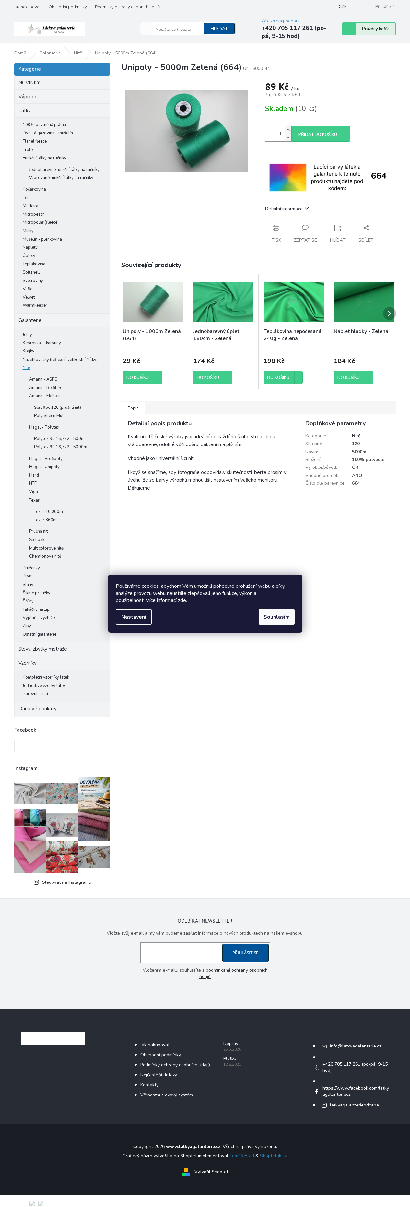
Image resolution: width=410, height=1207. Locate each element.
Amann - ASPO (43, 379)
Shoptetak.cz (273, 1156)
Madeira (30, 206)
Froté (28, 150)
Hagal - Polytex (44, 427)
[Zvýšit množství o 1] (288, 130)
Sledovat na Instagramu (66, 882)
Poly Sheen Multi (50, 416)
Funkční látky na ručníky (44, 158)
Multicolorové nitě (46, 548)
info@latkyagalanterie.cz (355, 1046)
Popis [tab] (133, 408)
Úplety (29, 256)
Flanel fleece (35, 141)
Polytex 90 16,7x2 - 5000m (60, 447)
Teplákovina (34, 264)
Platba (230, 1058)
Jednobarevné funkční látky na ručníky (64, 169)
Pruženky (31, 568)
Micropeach (34, 214)
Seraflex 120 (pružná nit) (57, 407)
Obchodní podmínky (68, 7)
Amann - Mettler (44, 396)
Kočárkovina (34, 189)
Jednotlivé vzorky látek (44, 686)
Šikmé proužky (36, 593)
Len (26, 198)
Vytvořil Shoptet (211, 1172)
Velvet (29, 297)
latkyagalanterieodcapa (354, 1105)
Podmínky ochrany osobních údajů (127, 7)
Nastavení (133, 617)
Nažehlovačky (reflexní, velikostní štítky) (60, 359)
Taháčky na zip (36, 609)
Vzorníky (27, 663)
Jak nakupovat (27, 7)
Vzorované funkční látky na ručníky (61, 178)
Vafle (27, 289)
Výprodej (28, 96)
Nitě (26, 368)
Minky (28, 231)
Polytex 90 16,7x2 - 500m (59, 439)
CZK (343, 7)
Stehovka (38, 540)
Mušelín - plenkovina (42, 239)
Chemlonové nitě (45, 556)
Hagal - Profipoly (46, 459)
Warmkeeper (35, 305)
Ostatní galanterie (39, 634)
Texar (34, 500)
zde (182, 600)
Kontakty (149, 1085)
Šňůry (28, 601)
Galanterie (29, 320)
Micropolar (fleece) (41, 222)
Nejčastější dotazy (158, 1075)
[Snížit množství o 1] (288, 137)
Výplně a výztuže (39, 618)
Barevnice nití (35, 694)
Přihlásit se (245, 953)
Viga (33, 492)
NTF (33, 483)
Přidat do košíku (317, 134)
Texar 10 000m (48, 512)
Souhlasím (277, 617)
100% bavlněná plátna (44, 125)
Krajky (28, 351)
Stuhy (28, 584)
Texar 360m (45, 520)
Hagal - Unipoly (44, 467)
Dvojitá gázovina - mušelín (48, 133)
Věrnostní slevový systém (166, 1095)
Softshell (31, 272)
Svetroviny (33, 281)
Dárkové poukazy (37, 708)
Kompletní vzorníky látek (46, 677)
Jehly (27, 334)
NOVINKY (29, 82)
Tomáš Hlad (241, 1156)
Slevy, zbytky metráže (42, 649)
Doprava (232, 1043)
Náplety (30, 247)
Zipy (27, 626)
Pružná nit (38, 531)
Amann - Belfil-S (45, 388)
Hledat (219, 29)
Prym (28, 576)
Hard (34, 475)
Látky (24, 110)
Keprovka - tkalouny (42, 343)
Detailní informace (284, 209)
